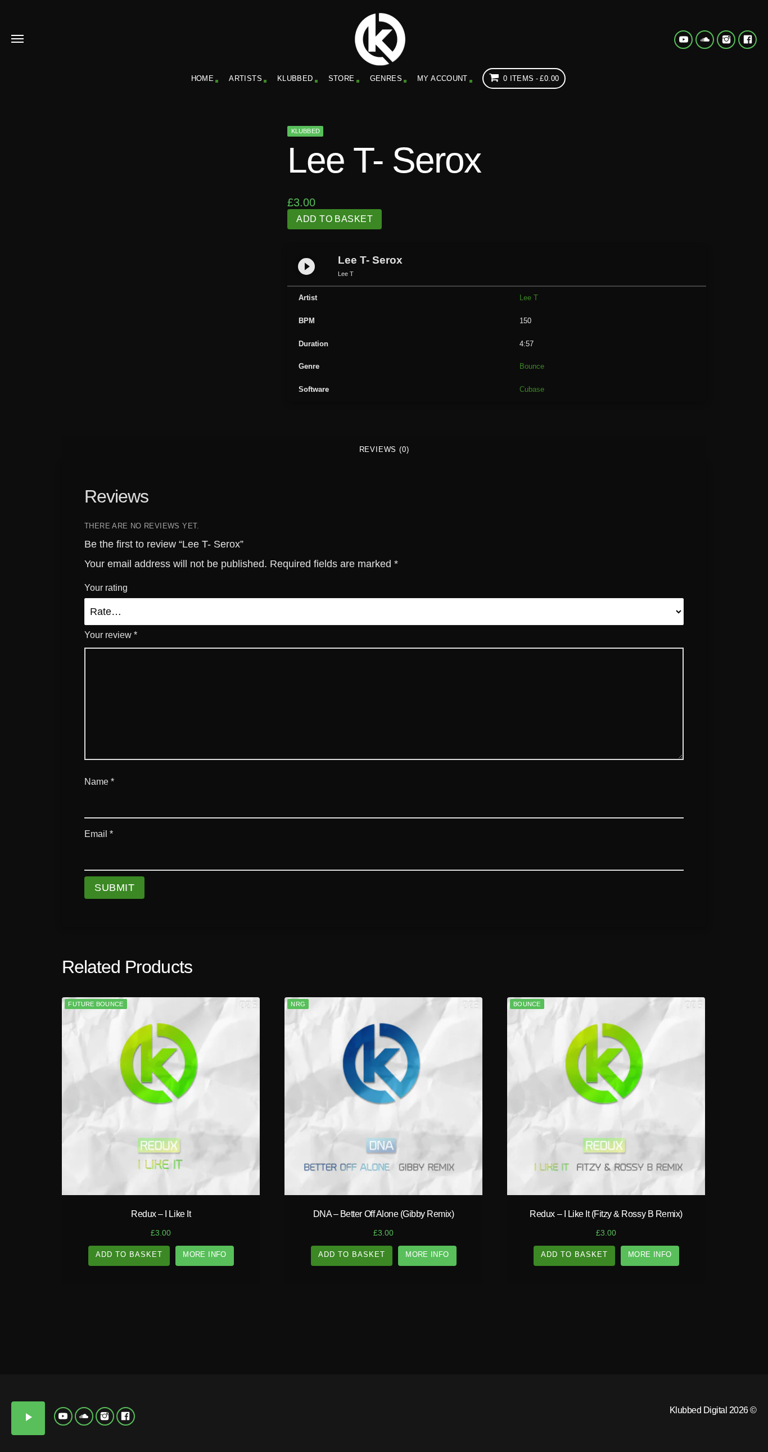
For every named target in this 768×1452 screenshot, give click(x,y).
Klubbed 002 (71, 1395)
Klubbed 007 (120, 1420)
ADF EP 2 (696, 1395)
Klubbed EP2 (264, 1395)
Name (99, 781)
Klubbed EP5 (216, 1420)
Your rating (106, 587)
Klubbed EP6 (264, 1420)
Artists (245, 78)
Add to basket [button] (129, 1254)
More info (205, 1254)
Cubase (531, 389)
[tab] (384, 449)
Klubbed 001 (24, 1395)
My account (442, 78)
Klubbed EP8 (360, 1420)
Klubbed (295, 78)
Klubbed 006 (71, 1420)
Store (341, 78)
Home (202, 78)
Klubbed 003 (120, 1395)
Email (98, 834)
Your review (110, 635)
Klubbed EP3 (312, 1395)
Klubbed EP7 (312, 1420)
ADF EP (648, 1391)
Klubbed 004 (167, 1395)
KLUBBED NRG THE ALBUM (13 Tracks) (456, 1417)
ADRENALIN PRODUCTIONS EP (600, 1408)
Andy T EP (744, 1395)
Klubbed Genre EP (480, 1342)
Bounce (531, 366)
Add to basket (334, 219)
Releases (95, 1342)
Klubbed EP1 (216, 1395)
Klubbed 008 (167, 1420)
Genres (386, 78)
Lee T (528, 297)
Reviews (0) (384, 449)
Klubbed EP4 (360, 1395)
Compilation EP (287, 1342)
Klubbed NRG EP (408, 1400)
